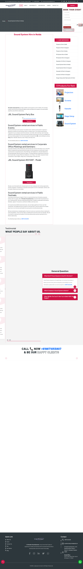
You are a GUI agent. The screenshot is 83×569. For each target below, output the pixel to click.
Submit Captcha (67, 27)
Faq (7, 546)
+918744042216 (72, 1)
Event (8, 541)
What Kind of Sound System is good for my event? (58, 276)
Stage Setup (69, 116)
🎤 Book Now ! (29, 121)
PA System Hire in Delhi (62, 54)
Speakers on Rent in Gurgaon (63, 61)
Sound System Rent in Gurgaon (64, 68)
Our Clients (9, 548)
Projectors (69, 92)
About (25, 5)
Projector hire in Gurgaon (62, 47)
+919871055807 (36, 1)
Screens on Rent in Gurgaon (63, 74)
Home (21, 5)
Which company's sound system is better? (56, 290)
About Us (9, 539)
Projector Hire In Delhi (61, 44)
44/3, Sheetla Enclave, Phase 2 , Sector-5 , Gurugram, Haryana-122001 (18, 1)
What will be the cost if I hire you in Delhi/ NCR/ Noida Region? (59, 297)
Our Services (41, 5)
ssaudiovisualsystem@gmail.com (71, 543)
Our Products (32, 5)
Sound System (70, 123)
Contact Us (55, 5)
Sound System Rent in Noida (63, 64)
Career (49, 5)
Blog (8, 550)
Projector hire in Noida (61, 51)
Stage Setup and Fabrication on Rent (65, 78)
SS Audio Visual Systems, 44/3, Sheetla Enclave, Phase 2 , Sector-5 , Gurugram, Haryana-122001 (70, 549)
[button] (36, 234)
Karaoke (68, 108)
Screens (68, 100)
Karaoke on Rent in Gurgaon (63, 71)
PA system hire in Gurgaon (62, 57)
